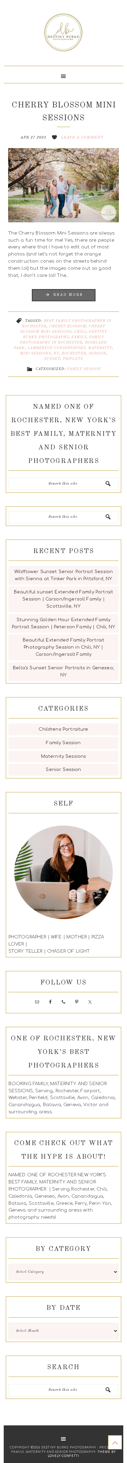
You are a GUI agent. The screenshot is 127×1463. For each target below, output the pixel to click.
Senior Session (63, 769)
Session (97, 353)
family (78, 337)
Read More (68, 295)
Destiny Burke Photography (63, 35)
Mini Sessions (35, 353)
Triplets (73, 359)
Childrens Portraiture (63, 729)
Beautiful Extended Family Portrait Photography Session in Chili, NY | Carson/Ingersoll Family (63, 647)
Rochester (74, 353)
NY (56, 353)
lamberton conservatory (56, 348)
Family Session (84, 369)
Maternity (100, 348)
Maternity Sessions (63, 756)
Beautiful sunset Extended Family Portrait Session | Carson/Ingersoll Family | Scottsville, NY (63, 599)
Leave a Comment (82, 138)
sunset (52, 359)
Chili (80, 331)
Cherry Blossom (67, 326)
